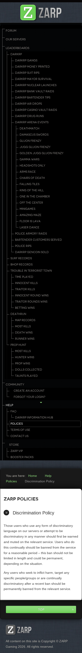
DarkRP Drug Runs (29, 116)
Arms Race (28, 171)
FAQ (13, 411)
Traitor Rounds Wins (31, 301)
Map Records (25, 320)
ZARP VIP (16, 451)
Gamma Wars (29, 159)
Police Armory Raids (31, 233)
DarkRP (16, 54)
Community (15, 384)
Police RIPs (23, 246)
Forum (11, 31)
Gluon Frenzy (30, 140)
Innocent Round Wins (32, 295)
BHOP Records (21, 264)
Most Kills (23, 326)
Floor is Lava (30, 221)
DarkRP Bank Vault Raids (34, 91)
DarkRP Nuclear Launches (35, 85)
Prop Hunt (18, 345)
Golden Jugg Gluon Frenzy (42, 153)
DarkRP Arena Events (32, 122)
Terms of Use (20, 430)
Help (9, 405)
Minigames (27, 208)
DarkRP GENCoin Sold (32, 252)
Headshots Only (32, 165)
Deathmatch (29, 128)
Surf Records (21, 258)
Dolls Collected (28, 369)
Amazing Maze (30, 215)
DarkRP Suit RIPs (27, 72)
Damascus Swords (34, 134)
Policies (16, 423)
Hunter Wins (24, 357)
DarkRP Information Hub (34, 417)
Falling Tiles (29, 184)
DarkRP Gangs (26, 60)
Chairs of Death (32, 178)
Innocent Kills (26, 283)
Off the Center (31, 202)
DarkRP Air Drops (28, 103)
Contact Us (19, 436)
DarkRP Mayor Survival (33, 79)
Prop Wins (22, 363)
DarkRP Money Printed (32, 66)
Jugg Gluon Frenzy (35, 147)
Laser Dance (29, 227)
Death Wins (24, 332)
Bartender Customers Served (38, 239)
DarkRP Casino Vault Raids (36, 110)
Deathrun (18, 314)
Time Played (24, 277)
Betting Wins (25, 307)
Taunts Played (26, 375)
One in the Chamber (35, 196)
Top (41, 609)
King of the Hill (32, 190)
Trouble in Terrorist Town (31, 270)
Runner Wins (24, 338)
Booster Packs (21, 457)
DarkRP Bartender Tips (32, 97)
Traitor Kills (25, 289)
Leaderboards (17, 48)
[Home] (41, 11)
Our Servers (16, 39)
